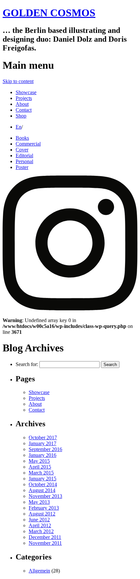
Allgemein (39, 570)
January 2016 (42, 455)
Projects (24, 98)
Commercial (28, 144)
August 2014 (42, 490)
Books (22, 138)
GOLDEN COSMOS (49, 13)
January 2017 (42, 443)
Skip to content (18, 81)
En (18, 127)
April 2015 (40, 467)
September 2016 (45, 449)
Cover (22, 149)
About (22, 104)
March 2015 (41, 472)
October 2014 (43, 484)
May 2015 (39, 461)
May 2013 (39, 502)
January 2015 (42, 478)
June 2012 (39, 519)
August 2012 (42, 513)
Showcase (26, 92)
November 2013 (45, 496)
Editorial (24, 155)
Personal (24, 161)
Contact (24, 110)
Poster (22, 167)
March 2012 (41, 531)
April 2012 (40, 525)
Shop (21, 116)
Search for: (27, 364)
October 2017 (43, 437)
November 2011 (45, 543)
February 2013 (44, 508)
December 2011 (45, 537)
